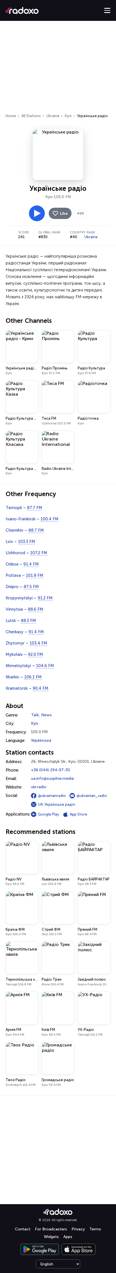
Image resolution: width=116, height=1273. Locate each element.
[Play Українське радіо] (37, 213)
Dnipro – (22, 586)
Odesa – (22, 564)
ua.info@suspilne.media (52, 778)
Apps (67, 1236)
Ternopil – (24, 507)
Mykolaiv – (24, 654)
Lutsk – (21, 620)
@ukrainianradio (52, 796)
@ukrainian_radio (92, 796)
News (46, 715)
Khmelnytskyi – (30, 665)
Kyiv (68, 116)
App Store (78, 814)
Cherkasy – (25, 631)
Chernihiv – (25, 530)
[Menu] (107, 10)
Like (64, 213)
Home (11, 116)
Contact (22, 1229)
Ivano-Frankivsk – (32, 519)
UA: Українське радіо (56, 804)
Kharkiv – (24, 677)
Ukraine (52, 116)
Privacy (78, 1229)
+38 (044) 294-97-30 (50, 770)
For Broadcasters (51, 1229)
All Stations (31, 116)
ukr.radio (38, 787)
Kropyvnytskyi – (29, 598)
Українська (41, 740)
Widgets (51, 1236)
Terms (95, 1229)
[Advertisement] (58, 68)
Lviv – (20, 541)
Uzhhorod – (26, 552)
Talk (35, 715)
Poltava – (24, 575)
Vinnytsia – (24, 609)
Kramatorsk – (27, 688)
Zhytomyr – (26, 643)
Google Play (48, 814)
